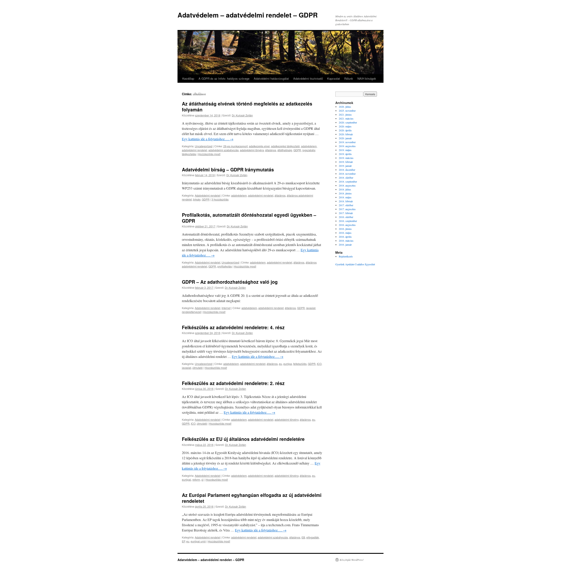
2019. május (345, 150)
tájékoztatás (189, 154)
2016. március (346, 240)
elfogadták (312, 537)
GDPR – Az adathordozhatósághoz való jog (230, 281)
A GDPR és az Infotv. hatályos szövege (224, 78)
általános (270, 150)
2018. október (346, 177)
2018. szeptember (348, 181)
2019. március (346, 158)
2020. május (345, 126)
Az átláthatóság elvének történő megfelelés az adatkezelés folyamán (247, 106)
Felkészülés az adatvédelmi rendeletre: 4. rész (233, 327)
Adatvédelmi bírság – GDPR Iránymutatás (228, 169)
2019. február (346, 162)
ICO (319, 364)
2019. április (345, 154)
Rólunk (348, 78)
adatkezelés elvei (259, 146)
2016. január (345, 244)
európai (186, 479)
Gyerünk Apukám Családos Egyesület (355, 264)
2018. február (346, 201)
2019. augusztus (347, 146)
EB (303, 537)
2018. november (347, 173)
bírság (197, 199)
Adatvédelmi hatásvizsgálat (271, 78)
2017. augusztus (347, 209)
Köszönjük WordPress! (352, 559)
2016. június (345, 228)
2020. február (346, 134)
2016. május (345, 232)
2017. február (346, 213)
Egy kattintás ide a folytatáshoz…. (207, 139)
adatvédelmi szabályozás (223, 150)
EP (183, 541)
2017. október (346, 205)
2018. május (345, 197)
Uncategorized (203, 146)
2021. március (346, 118)
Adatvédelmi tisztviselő (308, 78)
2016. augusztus (347, 225)
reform (196, 479)
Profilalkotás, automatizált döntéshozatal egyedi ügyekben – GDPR (249, 217)
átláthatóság (284, 150)
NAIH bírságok (366, 78)
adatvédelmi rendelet (194, 150)
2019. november (347, 142)
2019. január (345, 165)
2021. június (345, 114)
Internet (226, 308)
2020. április (345, 130)
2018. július (345, 189)
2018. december (347, 169)
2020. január (345, 138)
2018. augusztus (347, 185)
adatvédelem (309, 146)
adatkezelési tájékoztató (285, 146)
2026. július (345, 106)
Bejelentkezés (346, 256)
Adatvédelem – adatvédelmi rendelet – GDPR (248, 14)
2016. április (345, 236)
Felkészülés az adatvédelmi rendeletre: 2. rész (233, 383)
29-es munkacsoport (235, 146)
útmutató (197, 367)
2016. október (346, 217)
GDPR (297, 150)
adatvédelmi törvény (252, 150)
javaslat (310, 308)
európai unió (198, 541)
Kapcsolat (333, 78)
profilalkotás (224, 266)
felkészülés (300, 364)
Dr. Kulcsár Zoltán (242, 115)
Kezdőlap (188, 78)
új (202, 479)
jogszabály (308, 150)
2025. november (347, 110)
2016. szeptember (348, 221)
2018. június (345, 193)
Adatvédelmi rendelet (207, 195)
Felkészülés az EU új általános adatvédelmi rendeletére (243, 439)
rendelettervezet (191, 312)
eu (280, 364)
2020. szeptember (348, 122)
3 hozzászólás (220, 199)
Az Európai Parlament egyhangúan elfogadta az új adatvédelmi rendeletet (251, 498)
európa (287, 364)
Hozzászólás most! (209, 154)
